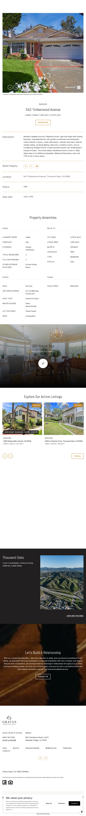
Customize (61, 803)
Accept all (74, 803)
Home (5, 748)
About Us (16, 748)
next (15, 87)
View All (77, 456)
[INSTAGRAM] (46, 758)
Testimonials (67, 748)
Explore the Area (75, 616)
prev (10, 87)
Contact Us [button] (43, 676)
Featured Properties (32, 748)
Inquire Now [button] (43, 122)
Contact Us (6, 751)
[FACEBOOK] (40, 758)
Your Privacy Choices (43, 813)
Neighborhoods (51, 748)
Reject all (49, 803)
